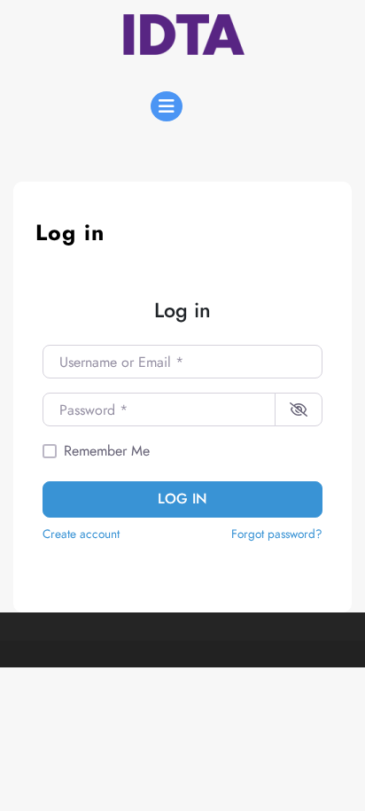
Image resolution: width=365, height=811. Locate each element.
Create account (81, 533)
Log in (182, 498)
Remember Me (107, 451)
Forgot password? (276, 533)
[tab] (166, 106)
